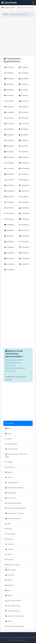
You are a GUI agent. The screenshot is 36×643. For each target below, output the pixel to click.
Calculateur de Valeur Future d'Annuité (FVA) (24, 175)
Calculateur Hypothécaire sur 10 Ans (10, 85)
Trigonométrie (11, 493)
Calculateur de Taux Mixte (24, 152)
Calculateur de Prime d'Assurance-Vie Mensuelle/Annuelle (9, 197)
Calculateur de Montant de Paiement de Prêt (24, 220)
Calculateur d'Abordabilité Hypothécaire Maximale (9, 101)
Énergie (9, 529)
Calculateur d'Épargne (24, 264)
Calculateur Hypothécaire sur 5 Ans (24, 79)
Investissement (12, 444)
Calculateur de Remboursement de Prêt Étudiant (24, 163)
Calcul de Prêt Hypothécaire (24, 231)
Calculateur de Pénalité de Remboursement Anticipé (10, 242)
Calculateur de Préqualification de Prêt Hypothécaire (10, 236)
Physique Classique (13, 565)
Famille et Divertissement (15, 616)
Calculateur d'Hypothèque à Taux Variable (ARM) (24, 118)
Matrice (9, 472)
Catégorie (10, 423)
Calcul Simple (10, 2)
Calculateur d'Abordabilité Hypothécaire (24, 68)
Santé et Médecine (13, 611)
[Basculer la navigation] (33, 2)
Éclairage (10, 559)
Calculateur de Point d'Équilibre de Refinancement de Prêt (24, 236)
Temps (9, 595)
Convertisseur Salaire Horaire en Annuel (24, 191)
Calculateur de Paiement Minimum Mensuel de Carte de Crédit (24, 158)
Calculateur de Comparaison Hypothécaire (9, 220)
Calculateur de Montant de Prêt (9, 214)
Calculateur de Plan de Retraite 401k (9, 264)
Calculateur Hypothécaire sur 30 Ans (24, 90)
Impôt (9, 433)
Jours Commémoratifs (14, 601)
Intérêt (9, 439)
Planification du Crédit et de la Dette (16, 455)
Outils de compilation (27, 8)
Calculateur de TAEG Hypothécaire (10, 118)
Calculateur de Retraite (9, 253)
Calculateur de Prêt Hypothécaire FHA (9, 68)
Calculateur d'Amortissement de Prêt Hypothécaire (9, 146)
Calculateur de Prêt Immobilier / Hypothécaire (24, 186)
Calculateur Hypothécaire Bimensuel (24, 141)
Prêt (9, 428)
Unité (9, 523)
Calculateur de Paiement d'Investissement (9, 208)
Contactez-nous (10, 377)
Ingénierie (11, 575)
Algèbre (9, 462)
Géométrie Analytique (14, 503)
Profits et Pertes (13, 449)
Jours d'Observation (14, 606)
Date (8, 590)
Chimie (9, 580)
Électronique (11, 570)
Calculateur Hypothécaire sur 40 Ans (10, 96)
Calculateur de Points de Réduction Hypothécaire (9, 135)
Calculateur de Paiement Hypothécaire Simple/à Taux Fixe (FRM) (9, 270)
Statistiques (11, 467)
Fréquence (11, 544)
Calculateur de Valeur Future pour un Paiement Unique (24, 180)
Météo (10, 621)
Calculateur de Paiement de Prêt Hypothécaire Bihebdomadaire (9, 152)
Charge (10, 549)
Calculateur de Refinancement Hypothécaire (24, 107)
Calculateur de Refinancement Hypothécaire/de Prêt (9, 248)
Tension (9, 554)
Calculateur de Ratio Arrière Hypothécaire (9, 124)
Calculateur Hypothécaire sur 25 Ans (10, 90)
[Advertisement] (18, 36)
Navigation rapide (9, 8)
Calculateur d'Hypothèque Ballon (9, 141)
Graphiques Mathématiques (17, 508)
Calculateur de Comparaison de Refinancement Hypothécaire (9, 130)
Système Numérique (14, 518)
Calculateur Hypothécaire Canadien (24, 130)
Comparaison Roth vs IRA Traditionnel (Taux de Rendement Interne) (24, 259)
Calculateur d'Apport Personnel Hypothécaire (10, 163)
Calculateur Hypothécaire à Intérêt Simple (10, 73)
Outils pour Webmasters (16, 626)
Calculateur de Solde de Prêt (24, 214)
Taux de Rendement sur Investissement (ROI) (10, 259)
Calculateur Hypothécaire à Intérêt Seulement (24, 73)
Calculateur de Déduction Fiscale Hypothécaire (24, 135)
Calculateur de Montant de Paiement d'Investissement (24, 203)
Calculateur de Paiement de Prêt (9, 225)
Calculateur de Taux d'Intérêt (9, 203)
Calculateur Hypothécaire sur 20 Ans (24, 85)
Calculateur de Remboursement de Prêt (24, 225)
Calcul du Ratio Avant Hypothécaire (24, 124)
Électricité (10, 585)
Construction (11, 498)
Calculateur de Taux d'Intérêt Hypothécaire (24, 113)
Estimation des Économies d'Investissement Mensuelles (9, 231)
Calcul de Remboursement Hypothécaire (24, 101)
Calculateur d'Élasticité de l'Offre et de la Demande (9, 169)
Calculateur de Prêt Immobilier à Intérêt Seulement (9, 113)
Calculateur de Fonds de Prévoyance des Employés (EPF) (9, 175)
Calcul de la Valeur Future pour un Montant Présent (9, 180)
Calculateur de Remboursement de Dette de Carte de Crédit (10, 158)
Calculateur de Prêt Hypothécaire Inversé (24, 253)
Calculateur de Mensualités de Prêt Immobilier (9, 191)
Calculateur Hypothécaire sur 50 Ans (24, 96)
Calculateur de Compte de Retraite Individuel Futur (24, 208)
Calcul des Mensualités (24, 169)
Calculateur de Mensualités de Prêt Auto (24, 146)
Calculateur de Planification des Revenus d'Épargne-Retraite (24, 248)
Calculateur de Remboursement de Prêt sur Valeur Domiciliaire (9, 186)
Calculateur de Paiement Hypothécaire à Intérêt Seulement (9, 79)
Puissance (10, 539)
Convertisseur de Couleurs (16, 513)
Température (11, 534)
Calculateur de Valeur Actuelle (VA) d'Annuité (24, 242)
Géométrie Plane (12, 482)
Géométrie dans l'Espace (15, 488)
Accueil (5, 14)
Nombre (10, 477)
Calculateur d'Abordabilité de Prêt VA (9, 107)
